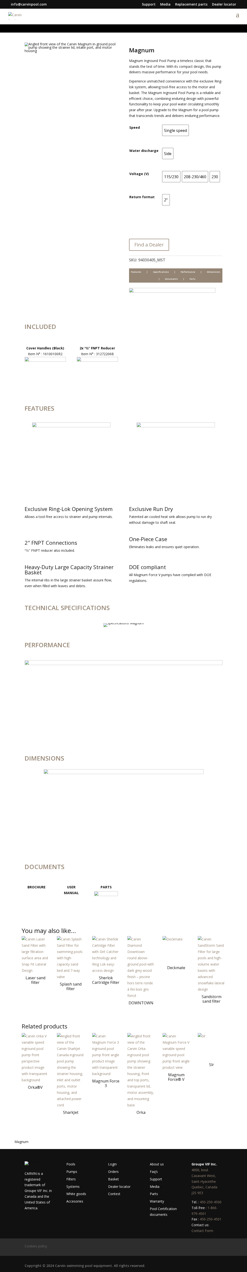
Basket (113, 1179)
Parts (192, 278)
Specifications (161, 271)
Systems (73, 1186)
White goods (76, 1193)
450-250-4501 (210, 1219)
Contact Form (202, 1230)
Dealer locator (224, 5)
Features (136, 271)
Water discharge (143, 150)
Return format (142, 197)
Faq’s (154, 1171)
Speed (134, 127)
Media (165, 5)
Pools (70, 1164)
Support (149, 5)
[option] (175, 130)
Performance (188, 271)
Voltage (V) (139, 173)
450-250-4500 (210, 1202)
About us (157, 1164)
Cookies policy (36, 1246)
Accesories (74, 1201)
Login (112, 1164)
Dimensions (213, 271)
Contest (114, 1193)
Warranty (157, 1201)
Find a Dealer (149, 244)
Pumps (71, 1171)
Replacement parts (191, 5)
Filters (71, 1179)
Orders (113, 1171)
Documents (171, 278)
